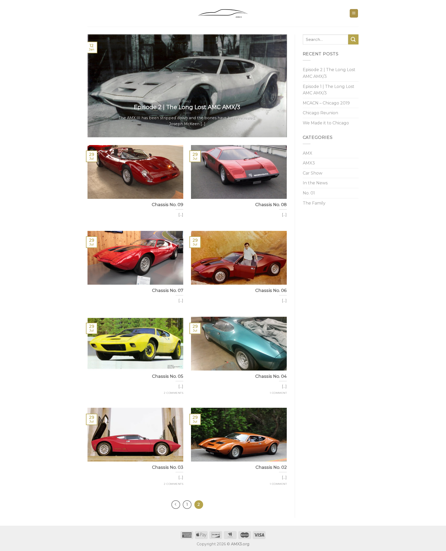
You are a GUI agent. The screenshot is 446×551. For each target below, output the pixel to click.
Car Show (312, 173)
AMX (307, 153)
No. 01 (309, 193)
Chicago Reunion (320, 112)
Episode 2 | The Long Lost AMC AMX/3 (329, 73)
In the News (315, 182)
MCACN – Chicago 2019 (326, 103)
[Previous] (98, 86)
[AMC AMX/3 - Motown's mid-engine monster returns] (223, 13)
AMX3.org (240, 544)
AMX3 (309, 163)
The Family (314, 203)
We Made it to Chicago (326, 122)
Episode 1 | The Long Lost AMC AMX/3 (328, 90)
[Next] (276, 86)
